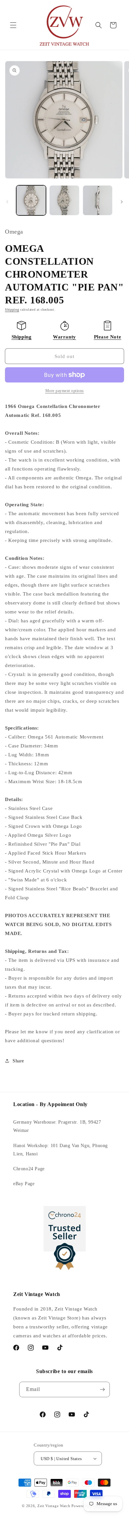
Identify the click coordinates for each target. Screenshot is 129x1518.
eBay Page (23, 1183)
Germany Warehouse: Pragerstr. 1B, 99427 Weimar (57, 1126)
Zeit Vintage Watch (53, 1506)
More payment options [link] (64, 390)
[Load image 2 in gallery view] (64, 200)
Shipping (12, 309)
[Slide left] (7, 202)
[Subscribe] (102, 1389)
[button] (13, 25)
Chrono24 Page (29, 1168)
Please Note (107, 336)
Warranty (64, 336)
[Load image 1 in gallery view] (31, 200)
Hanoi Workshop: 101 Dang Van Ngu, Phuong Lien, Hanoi (60, 1149)
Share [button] (18, 1060)
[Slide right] (121, 202)
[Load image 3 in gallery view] (97, 200)
